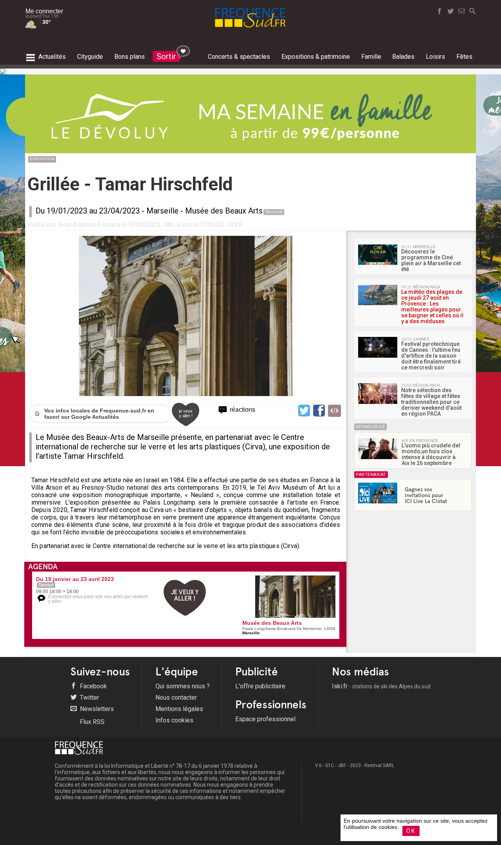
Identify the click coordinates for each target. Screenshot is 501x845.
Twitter (88, 697)
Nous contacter (176, 697)
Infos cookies (174, 720)
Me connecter (44, 11)
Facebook (92, 686)
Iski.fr (381, 686)
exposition (42, 159)
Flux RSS (91, 722)
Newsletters (96, 709)
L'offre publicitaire (260, 686)
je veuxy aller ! (186, 413)
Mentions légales (179, 709)
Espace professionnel (265, 719)
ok (411, 831)
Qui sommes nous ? (182, 686)
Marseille (162, 210)
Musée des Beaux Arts (224, 210)
